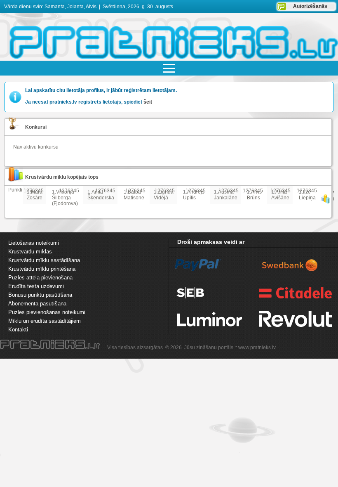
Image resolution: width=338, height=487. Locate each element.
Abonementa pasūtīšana (37, 303)
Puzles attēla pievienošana (40, 277)
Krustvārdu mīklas (30, 251)
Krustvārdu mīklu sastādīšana (44, 260)
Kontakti (18, 329)
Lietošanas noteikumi (33, 243)
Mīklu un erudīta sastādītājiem (44, 321)
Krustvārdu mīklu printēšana (41, 269)
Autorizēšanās (310, 6)
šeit (147, 102)
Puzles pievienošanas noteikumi (46, 312)
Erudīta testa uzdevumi (36, 286)
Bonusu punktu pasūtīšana (40, 295)
